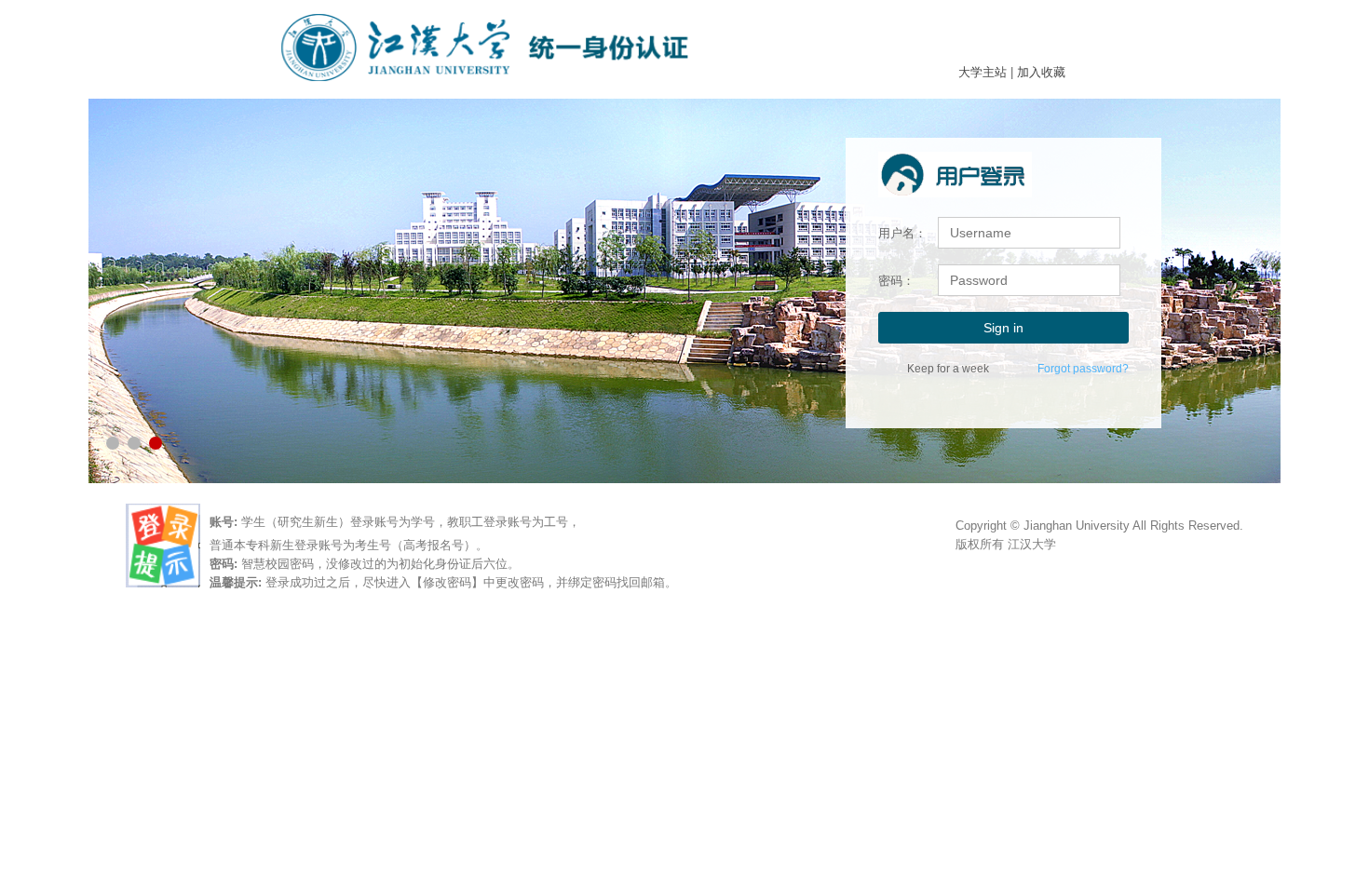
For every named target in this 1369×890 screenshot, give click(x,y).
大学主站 (982, 72)
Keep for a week (948, 368)
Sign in (1003, 327)
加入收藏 (1041, 72)
